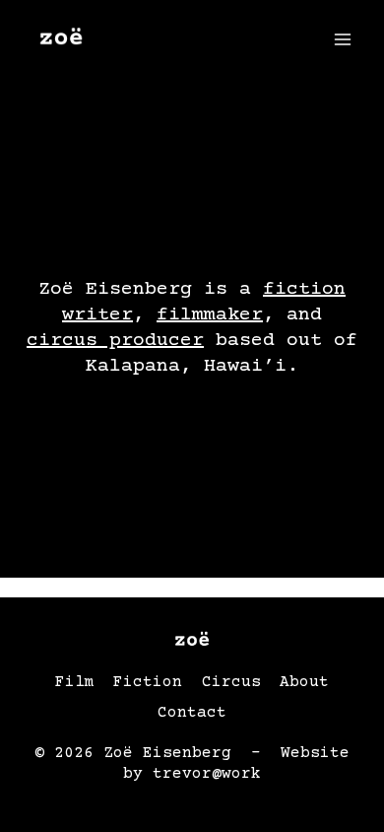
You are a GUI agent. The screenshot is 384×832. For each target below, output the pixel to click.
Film (75, 682)
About (304, 682)
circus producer (115, 340)
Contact (192, 713)
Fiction (147, 682)
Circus (231, 682)
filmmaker (210, 315)
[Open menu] (342, 39)
